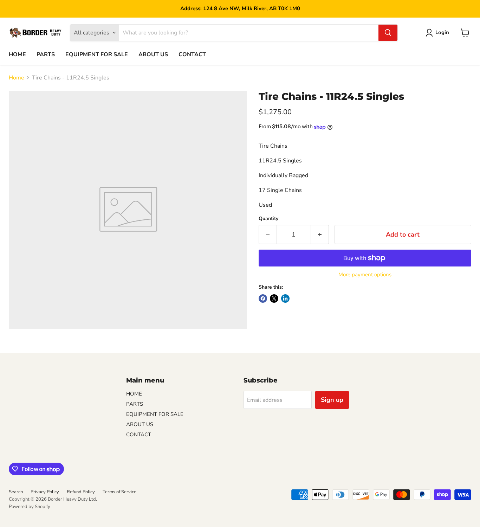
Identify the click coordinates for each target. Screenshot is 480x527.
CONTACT (192, 54)
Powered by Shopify (29, 506)
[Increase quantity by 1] (320, 234)
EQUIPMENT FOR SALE (96, 54)
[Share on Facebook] (263, 298)
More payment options (364, 275)
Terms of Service (119, 492)
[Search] (387, 33)
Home (16, 78)
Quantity (268, 218)
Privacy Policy (45, 492)
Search (16, 492)
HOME (17, 54)
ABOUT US (153, 54)
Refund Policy (81, 492)
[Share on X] (274, 298)
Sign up (332, 400)
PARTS (46, 54)
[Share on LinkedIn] (285, 298)
